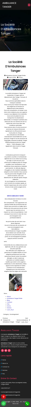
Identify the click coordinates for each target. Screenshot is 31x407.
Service (9, 308)
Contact (9, 302)
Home (9, 306)
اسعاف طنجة (10, 309)
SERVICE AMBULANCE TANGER (15, 196)
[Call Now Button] (27, 404)
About (9, 296)
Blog (8, 300)
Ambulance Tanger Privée (14, 298)
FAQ (8, 304)
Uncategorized (14, 314)
